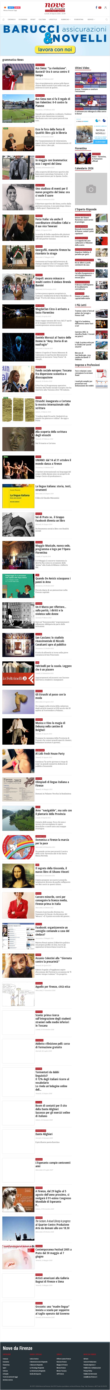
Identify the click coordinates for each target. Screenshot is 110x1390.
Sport (32, 19)
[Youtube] (100, 7)
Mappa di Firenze (62, 1365)
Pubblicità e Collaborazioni (92, 1368)
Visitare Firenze (62, 1362)
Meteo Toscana (61, 1371)
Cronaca (11, 19)
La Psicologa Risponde (37, 1368)
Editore (86, 1359)
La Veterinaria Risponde (37, 1371)
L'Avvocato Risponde (36, 1365)
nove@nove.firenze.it (90, 1377)
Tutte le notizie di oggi (10, 1377)
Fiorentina (78, 19)
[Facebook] (96, 7)
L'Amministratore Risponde (38, 1362)
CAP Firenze (60, 1374)
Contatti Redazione (90, 1362)
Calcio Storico (34, 1359)
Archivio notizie (8, 1380)
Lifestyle (53, 19)
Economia (23, 19)
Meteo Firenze (61, 1368)
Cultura (42, 19)
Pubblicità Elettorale (90, 1374)
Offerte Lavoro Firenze (64, 1359)
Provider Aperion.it (89, 1365)
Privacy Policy (88, 1371)
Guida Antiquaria (35, 1374)
